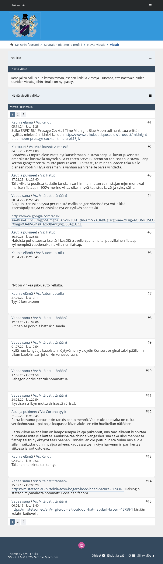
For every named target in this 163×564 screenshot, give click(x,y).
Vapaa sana (20, 195)
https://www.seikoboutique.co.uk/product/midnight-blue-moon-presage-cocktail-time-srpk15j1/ (79, 136)
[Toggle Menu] (150, 5)
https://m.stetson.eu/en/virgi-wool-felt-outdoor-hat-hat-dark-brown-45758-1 (72, 509)
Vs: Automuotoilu (50, 252)
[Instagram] (81, 545)
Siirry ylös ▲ (146, 555)
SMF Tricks (30, 554)
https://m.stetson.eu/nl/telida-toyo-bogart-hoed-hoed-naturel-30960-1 (67, 489)
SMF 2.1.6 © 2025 (20, 557)
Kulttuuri (18, 146)
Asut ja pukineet (24, 175)
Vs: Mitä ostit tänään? (50, 195)
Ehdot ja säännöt (119, 555)
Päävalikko (18, 5)
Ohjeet (97, 555)
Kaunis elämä (22, 122)
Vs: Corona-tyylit (53, 411)
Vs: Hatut (47, 175)
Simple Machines (46, 557)
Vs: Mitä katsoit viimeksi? (48, 146)
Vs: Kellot (43, 122)
